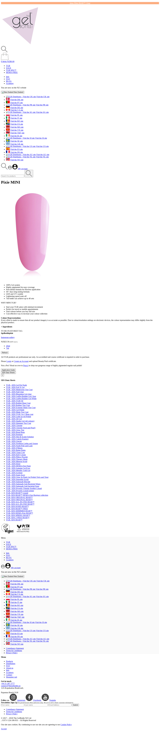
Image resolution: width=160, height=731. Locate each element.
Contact (9, 675)
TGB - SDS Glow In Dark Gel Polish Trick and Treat (27, 477)
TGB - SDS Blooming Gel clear (19, 394)
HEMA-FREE (12, 72)
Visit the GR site (16, 144)
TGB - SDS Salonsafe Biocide (18, 482)
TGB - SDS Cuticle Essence (17, 439)
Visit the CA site (16, 110)
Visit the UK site (43, 97)
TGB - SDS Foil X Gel (15, 387)
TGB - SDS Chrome (14, 425)
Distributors (10, 663)
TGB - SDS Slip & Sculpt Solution (20, 437)
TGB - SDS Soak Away (15, 475)
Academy (10, 83)
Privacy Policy (12, 653)
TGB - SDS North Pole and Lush (19, 446)
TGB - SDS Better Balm (16, 450)
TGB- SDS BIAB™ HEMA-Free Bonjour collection (27, 495)
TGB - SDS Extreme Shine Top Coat (21, 407)
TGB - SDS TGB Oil (14, 401)
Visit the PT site (16, 103)
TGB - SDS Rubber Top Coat (18, 405)
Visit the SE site (16, 141)
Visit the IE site (16, 136)
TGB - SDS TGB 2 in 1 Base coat (19, 414)
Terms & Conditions (14, 651)
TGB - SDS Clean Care (15, 452)
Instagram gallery (8, 337)
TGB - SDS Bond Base (15, 432)
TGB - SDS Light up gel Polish (18, 416)
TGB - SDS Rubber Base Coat (18, 403)
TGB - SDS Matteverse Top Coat (19, 390)
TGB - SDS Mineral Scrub (16, 461)
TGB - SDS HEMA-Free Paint (18, 466)
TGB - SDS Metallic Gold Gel (18, 470)
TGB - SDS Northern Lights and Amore (22, 443)
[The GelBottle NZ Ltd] (20, 45)
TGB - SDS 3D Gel (14, 419)
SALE (8, 68)
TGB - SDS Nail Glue (15, 392)
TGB (8, 66)
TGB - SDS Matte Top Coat (17, 412)
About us (9, 668)
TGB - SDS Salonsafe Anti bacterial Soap (22, 486)
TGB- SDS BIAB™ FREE (17, 509)
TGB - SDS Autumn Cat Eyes (18, 468)
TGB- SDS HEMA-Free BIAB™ (19, 513)
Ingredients (6, 327)
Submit (75, 705)
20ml (8, 346)
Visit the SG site (42, 112)
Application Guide (8, 370)
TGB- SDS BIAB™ (14, 520)
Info (7, 77)
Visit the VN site (16, 130)
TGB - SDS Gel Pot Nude (16, 385)
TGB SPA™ (11, 70)
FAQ (8, 79)
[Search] (4, 169)
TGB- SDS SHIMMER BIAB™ (19, 511)
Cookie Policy (66, 725)
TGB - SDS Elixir (13, 464)
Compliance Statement (15, 648)
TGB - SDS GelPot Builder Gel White (21, 399)
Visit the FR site (16, 152)
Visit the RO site (16, 121)
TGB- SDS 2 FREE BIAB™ (17, 518)
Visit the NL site (42, 157)
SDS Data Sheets (8, 373)
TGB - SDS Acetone (14, 473)
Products (9, 661)
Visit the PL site (16, 115)
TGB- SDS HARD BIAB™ (17, 506)
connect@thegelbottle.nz (10, 686)
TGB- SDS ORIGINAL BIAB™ (19, 497)
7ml (7, 348)
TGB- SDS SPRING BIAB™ (18, 515)
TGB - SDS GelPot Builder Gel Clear (21, 396)
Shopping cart (11, 677)
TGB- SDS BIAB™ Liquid (17, 493)
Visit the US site (42, 146)
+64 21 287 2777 (8, 683)
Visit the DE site (16, 108)
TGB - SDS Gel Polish (15, 410)
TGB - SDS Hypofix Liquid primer (20, 491)
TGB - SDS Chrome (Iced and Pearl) (20, 428)
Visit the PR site (41, 105)
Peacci (25, 365)
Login (8, 361)
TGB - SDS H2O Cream (16, 455)
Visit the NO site (16, 160)
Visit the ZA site (16, 124)
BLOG (9, 81)
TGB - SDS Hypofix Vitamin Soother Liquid (24, 488)
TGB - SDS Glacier (14, 441)
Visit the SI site (41, 138)
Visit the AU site (42, 155)
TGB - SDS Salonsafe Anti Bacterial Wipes (23, 484)
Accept (4, 729)
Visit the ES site (16, 149)
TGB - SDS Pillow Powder (17, 457)
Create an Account (21, 361)
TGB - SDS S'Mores (14, 448)
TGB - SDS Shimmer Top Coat (18, 423)
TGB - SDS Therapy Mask (17, 459)
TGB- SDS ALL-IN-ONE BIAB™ (20, 502)
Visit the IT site (16, 118)
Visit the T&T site (17, 133)
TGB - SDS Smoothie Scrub (17, 479)
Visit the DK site (16, 100)
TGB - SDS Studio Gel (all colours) (20, 421)
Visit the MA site (17, 127)
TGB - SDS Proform (14, 434)
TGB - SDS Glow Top (15, 430)
